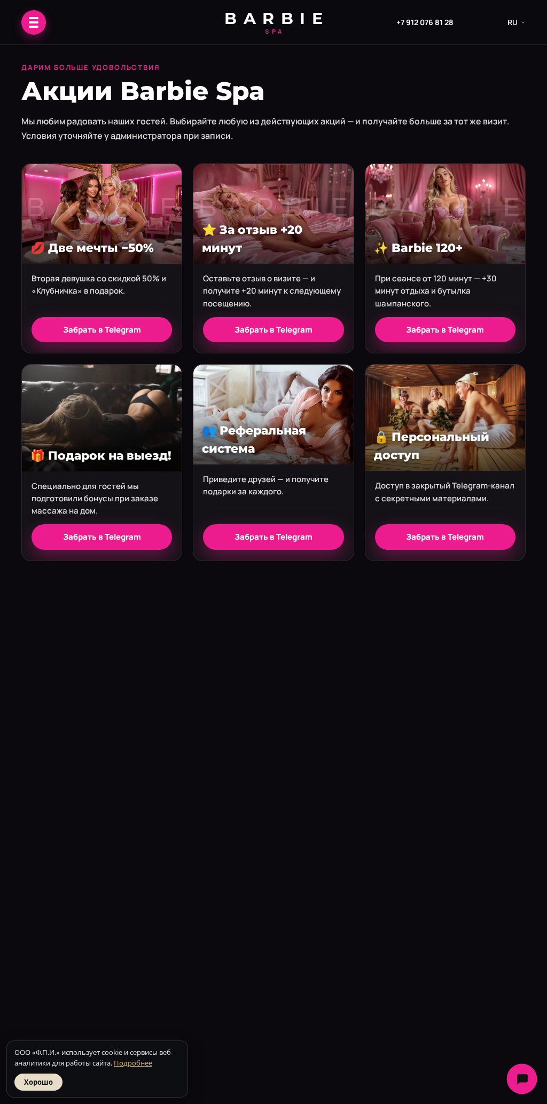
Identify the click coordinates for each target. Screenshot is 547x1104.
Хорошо (38, 1082)
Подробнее (133, 1063)
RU (512, 22)
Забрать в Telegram (102, 329)
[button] (33, 22)
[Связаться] (521, 1078)
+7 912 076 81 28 (425, 22)
